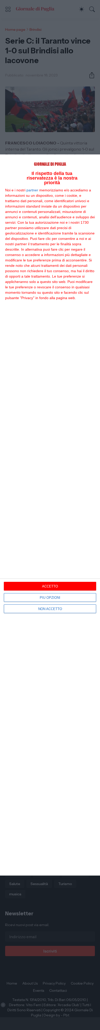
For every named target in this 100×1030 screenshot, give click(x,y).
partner (32, 190)
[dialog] (50, 515)
